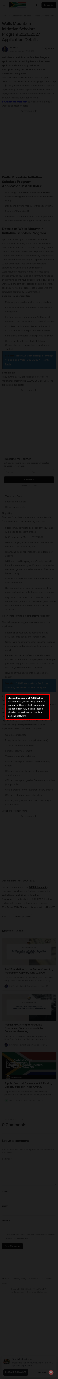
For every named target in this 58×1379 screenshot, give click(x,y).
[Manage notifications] (51, 1372)
